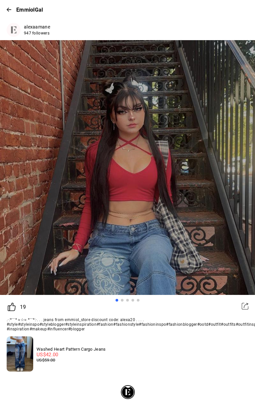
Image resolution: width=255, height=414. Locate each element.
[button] (117, 300)
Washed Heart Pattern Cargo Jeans (71, 349)
